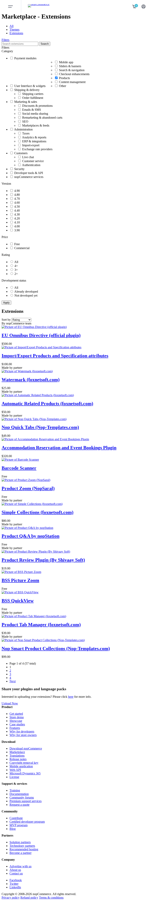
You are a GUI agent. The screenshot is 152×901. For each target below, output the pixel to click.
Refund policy (29, 897)
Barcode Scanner (19, 468)
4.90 (17, 190)
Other (62, 86)
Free (17, 244)
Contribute (16, 818)
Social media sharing (35, 113)
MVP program (19, 825)
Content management (72, 82)
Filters (5, 40)
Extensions (16, 33)
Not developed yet (25, 295)
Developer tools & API (28, 173)
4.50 (17, 206)
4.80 (17, 194)
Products (64, 78)
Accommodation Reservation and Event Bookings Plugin (59, 447)
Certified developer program (27, 821)
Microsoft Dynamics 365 (25, 773)
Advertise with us (20, 866)
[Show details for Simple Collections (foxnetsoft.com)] (32, 504)
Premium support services (26, 801)
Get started (16, 713)
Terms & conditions (51, 897)
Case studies (17, 724)
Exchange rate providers (37, 149)
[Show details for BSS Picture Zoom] (21, 572)
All (11, 26)
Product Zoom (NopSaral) (28, 488)
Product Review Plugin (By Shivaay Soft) (43, 560)
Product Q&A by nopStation (30, 536)
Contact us (16, 873)
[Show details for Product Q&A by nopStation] (27, 527)
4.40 (17, 210)
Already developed (26, 291)
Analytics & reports (34, 137)
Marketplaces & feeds (35, 125)
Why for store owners (23, 735)
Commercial (21, 248)
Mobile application (21, 766)
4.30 (17, 214)
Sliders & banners (70, 66)
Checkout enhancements (74, 74)
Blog (13, 828)
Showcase (16, 720)
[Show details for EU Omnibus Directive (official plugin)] (34, 327)
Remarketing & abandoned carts (42, 117)
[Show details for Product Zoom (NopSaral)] (26, 480)
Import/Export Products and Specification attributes (55, 355)
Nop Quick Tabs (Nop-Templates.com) (40, 427)
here (70, 696)
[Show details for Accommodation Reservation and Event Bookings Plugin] (45, 439)
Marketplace (17, 752)
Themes (14, 29)
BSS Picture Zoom (20, 580)
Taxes (25, 133)
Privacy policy (11, 897)
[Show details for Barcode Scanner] (20, 459)
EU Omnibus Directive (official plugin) (41, 335)
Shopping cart (134, 6)
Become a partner (20, 853)
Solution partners (20, 842)
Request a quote (19, 804)
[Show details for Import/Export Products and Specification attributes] (41, 347)
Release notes (18, 759)
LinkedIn (15, 887)
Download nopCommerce (26, 748)
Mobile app (66, 62)
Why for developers (22, 731)
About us (15, 870)
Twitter (14, 883)
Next (13, 681)
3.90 (17, 230)
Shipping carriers (32, 93)
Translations (17, 755)
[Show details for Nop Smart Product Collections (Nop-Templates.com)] (43, 640)
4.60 (17, 202)
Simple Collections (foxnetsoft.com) (37, 512)
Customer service (33, 161)
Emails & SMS (31, 109)
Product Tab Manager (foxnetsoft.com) (41, 624)
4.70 (17, 198)
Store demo (17, 717)
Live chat (28, 157)
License (14, 777)
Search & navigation (72, 70)
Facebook (16, 880)
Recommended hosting (24, 849)
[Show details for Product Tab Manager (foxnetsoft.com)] (34, 616)
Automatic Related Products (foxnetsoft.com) (47, 403)
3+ (16, 269)
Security (19, 169)
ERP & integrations (34, 141)
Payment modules (25, 58)
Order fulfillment (32, 97)
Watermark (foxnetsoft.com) (31, 379)
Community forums (22, 797)
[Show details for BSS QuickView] (20, 592)
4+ (16, 266)
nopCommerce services (28, 177)
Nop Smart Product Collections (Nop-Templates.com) (56, 648)
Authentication (31, 165)
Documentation (19, 794)
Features (15, 728)
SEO (25, 121)
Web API (15, 769)
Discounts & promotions (37, 105)
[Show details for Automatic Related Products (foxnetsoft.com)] (38, 395)
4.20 (17, 218)
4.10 (17, 222)
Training (15, 790)
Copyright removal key (24, 762)
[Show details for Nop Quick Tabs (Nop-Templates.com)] (34, 419)
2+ (16, 273)
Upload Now (10, 703)
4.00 (17, 226)
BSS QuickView (18, 600)
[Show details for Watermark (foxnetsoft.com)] (27, 371)
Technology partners (22, 845)
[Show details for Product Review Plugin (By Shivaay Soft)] (36, 551)
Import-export (30, 145)
